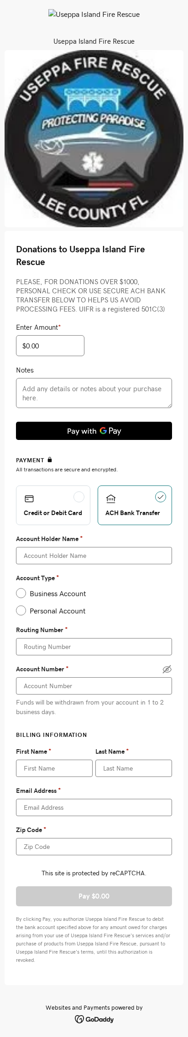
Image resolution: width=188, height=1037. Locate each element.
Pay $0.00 (94, 896)
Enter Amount (38, 327)
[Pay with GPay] (94, 431)
